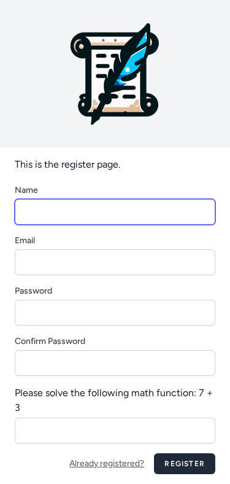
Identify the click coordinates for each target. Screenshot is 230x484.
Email (25, 240)
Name (26, 190)
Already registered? (106, 463)
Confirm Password (50, 341)
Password (33, 291)
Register (184, 463)
